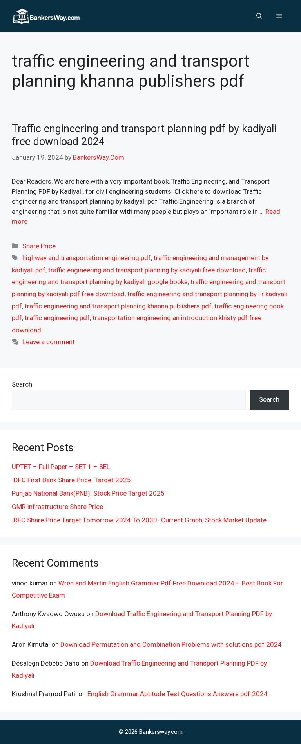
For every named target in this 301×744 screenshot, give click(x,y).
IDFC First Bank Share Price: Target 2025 (71, 480)
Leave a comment (48, 342)
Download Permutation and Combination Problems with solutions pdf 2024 (171, 644)
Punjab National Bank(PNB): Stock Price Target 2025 (88, 493)
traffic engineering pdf (57, 318)
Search (22, 384)
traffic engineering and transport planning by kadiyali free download (147, 270)
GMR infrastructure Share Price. (58, 507)
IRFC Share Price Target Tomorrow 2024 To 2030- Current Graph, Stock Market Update (139, 520)
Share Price (39, 246)
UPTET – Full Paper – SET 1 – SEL (61, 466)
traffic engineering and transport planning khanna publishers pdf (118, 306)
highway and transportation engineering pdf (86, 258)
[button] (259, 16)
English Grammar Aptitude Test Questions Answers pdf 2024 (177, 694)
